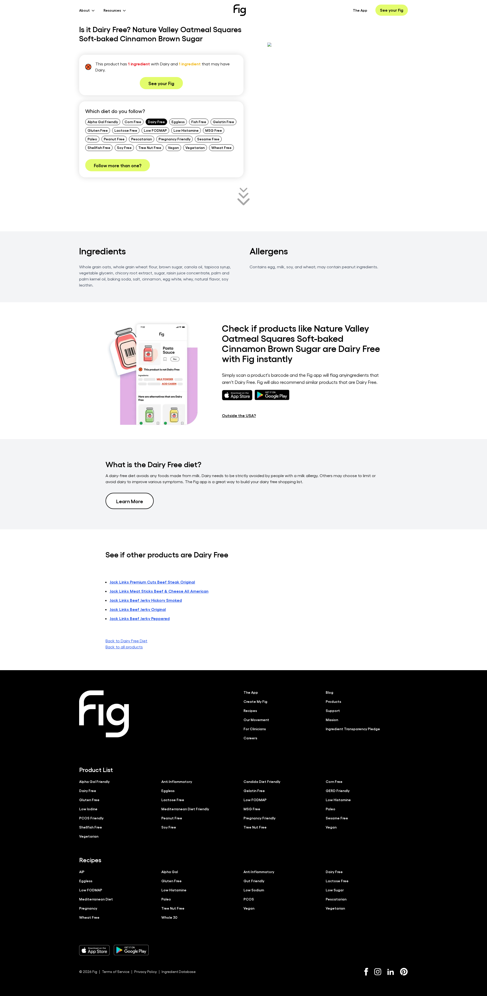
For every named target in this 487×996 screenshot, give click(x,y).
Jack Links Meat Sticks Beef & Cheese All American (159, 591)
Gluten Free (98, 130)
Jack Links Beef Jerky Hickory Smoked (146, 600)
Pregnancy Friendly (174, 139)
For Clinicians (255, 728)
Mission (332, 719)
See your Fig (391, 10)
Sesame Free (208, 139)
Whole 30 (169, 917)
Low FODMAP (155, 130)
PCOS (249, 899)
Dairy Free (156, 122)
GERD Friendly (338, 790)
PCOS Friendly (91, 818)
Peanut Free (114, 139)
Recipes (250, 710)
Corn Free (133, 122)
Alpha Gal (169, 871)
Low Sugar (335, 890)
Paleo (92, 139)
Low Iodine (88, 809)
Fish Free (198, 122)
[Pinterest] (404, 971)
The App (360, 10)
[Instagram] (377, 971)
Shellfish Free (99, 147)
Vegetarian (195, 147)
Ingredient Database (179, 971)
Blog (329, 692)
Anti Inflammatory (176, 781)
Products (333, 701)
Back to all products (124, 646)
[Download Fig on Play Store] (131, 950)
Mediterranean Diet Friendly (185, 809)
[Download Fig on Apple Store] (94, 950)
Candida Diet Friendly (262, 781)
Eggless (178, 122)
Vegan (173, 147)
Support (333, 710)
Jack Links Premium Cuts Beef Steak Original (152, 581)
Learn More (129, 501)
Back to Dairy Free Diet (126, 640)
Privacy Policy (145, 971)
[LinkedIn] (390, 972)
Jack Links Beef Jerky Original (138, 609)
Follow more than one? (117, 165)
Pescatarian (141, 139)
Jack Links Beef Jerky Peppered (140, 618)
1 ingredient (139, 63)
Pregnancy (88, 908)
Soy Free (124, 147)
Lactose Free (125, 130)
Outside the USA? (239, 415)
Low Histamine (186, 130)
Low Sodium (254, 890)
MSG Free (213, 130)
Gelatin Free (223, 122)
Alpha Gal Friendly (103, 122)
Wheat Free (221, 147)
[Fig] (240, 10)
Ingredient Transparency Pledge (353, 728)
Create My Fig (255, 701)
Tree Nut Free (149, 147)
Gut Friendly (254, 880)
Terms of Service (115, 971)
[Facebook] (366, 971)
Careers (250, 738)
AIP (81, 871)
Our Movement (256, 719)
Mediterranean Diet (96, 899)
